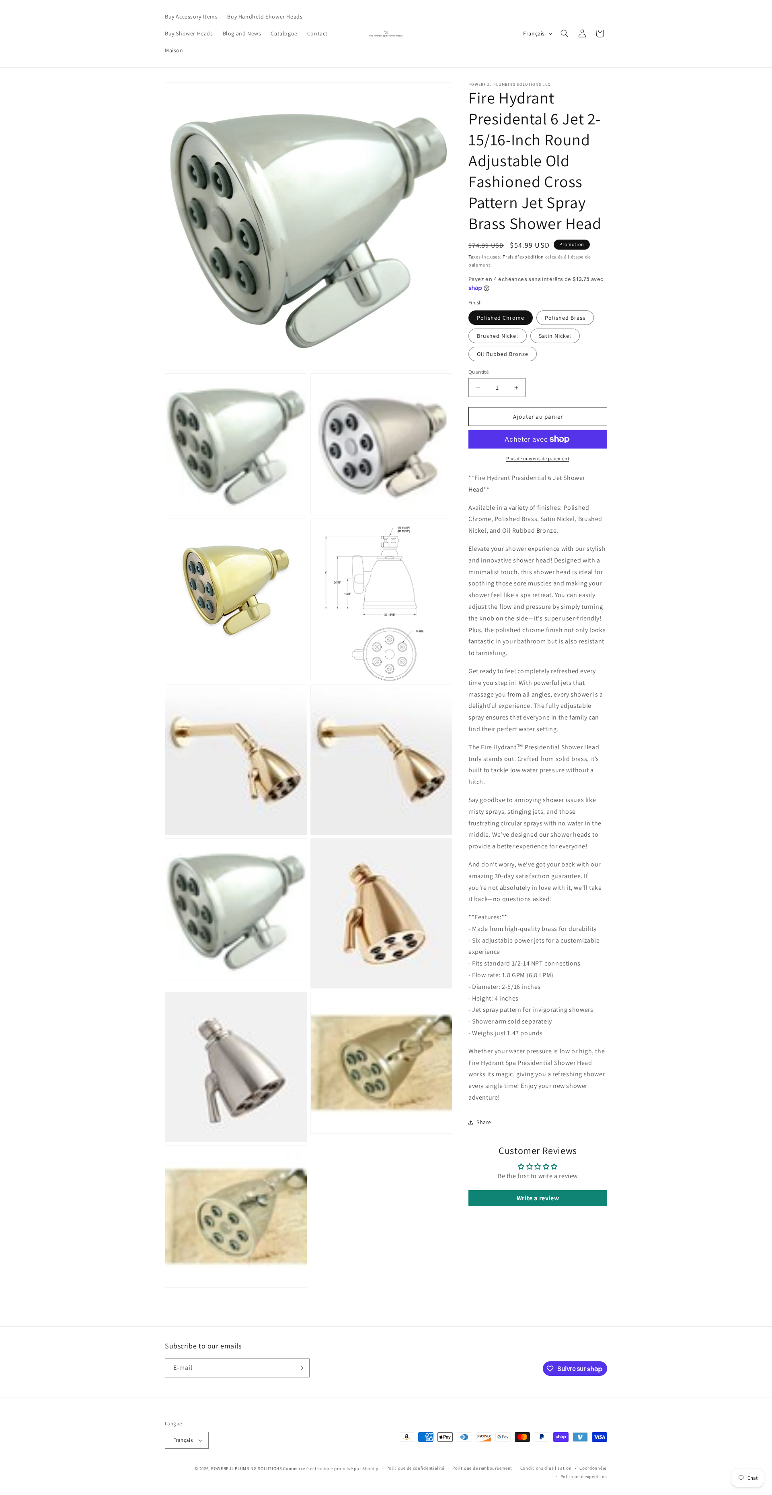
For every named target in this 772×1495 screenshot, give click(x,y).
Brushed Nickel (497, 335)
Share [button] (483, 1122)
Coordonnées (593, 1468)
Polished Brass (565, 317)
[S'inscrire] (300, 1368)
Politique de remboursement (482, 1468)
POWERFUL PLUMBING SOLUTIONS (246, 1468)
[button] (564, 33)
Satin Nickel (555, 335)
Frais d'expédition (523, 257)
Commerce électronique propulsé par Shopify (330, 1468)
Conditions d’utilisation (546, 1468)
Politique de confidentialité (415, 1468)
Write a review (538, 1198)
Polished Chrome (500, 317)
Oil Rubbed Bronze (502, 354)
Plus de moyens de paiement (537, 458)
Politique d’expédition (584, 1476)
